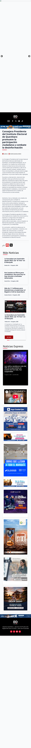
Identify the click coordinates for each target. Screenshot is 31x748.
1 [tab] (14, 582)
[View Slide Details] (15, 569)
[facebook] (12, 121)
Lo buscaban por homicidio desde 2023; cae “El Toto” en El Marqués (14, 260)
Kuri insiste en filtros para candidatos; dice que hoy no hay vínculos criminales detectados (14, 275)
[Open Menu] (8, 121)
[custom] (19, 121)
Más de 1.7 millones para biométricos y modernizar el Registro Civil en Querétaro (14, 290)
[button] (4, 367)
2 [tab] (16, 582)
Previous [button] (2, 56)
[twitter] (16, 121)
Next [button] (29, 56)
